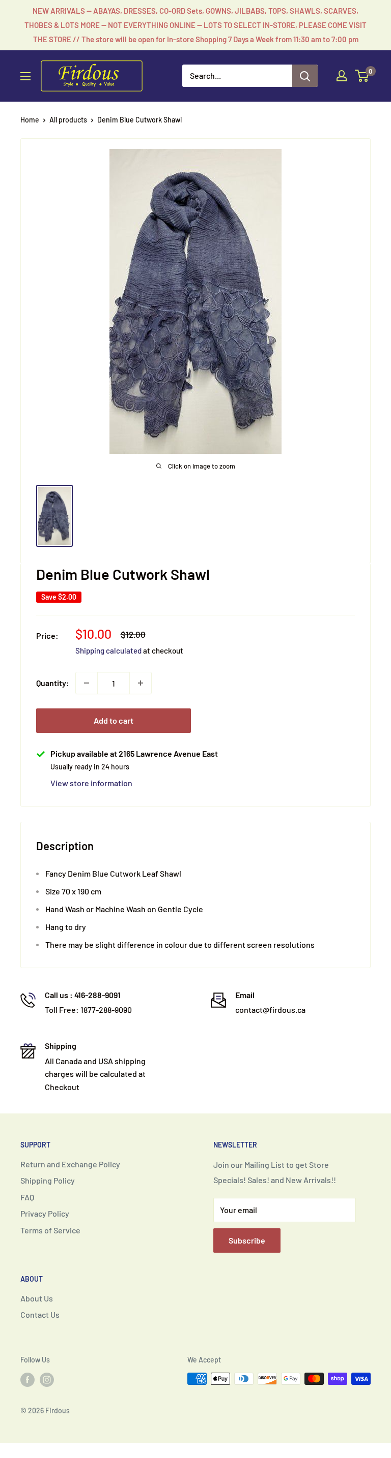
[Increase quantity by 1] (140, 683)
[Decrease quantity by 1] (86, 683)
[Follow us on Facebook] (27, 1380)
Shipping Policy (47, 1180)
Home (29, 119)
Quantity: (52, 683)
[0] (362, 76)
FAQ (27, 1197)
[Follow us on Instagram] (47, 1380)
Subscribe (247, 1240)
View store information (91, 783)
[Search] (305, 76)
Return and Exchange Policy (70, 1164)
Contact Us (40, 1314)
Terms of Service (50, 1230)
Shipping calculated (108, 650)
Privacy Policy (44, 1213)
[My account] (342, 75)
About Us (36, 1298)
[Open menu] (25, 76)
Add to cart (113, 720)
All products (68, 119)
